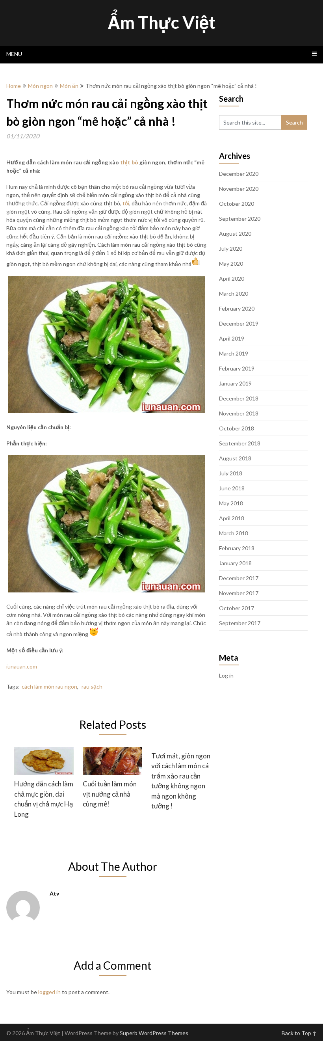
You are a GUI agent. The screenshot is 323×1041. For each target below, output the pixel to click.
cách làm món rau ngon (49, 686)
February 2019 (236, 368)
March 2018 (233, 533)
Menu (14, 53)
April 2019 (231, 338)
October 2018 (236, 428)
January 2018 (235, 563)
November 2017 (238, 593)
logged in (49, 992)
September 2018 (239, 443)
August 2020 (235, 233)
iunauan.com (21, 666)
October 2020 (236, 203)
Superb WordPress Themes (154, 1033)
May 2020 (231, 263)
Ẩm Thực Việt (161, 22)
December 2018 (238, 398)
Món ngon (40, 85)
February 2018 (236, 548)
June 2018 (232, 488)
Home (13, 85)
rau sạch (92, 686)
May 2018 (231, 503)
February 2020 (236, 308)
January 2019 (235, 383)
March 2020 (233, 293)
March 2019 (233, 353)
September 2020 (239, 218)
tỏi (126, 203)
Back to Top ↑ (299, 1033)
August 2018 (235, 458)
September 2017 (239, 623)
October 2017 (236, 608)
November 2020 (238, 188)
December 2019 (238, 323)
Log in (226, 675)
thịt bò (129, 162)
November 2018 (238, 413)
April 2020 (231, 278)
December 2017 (238, 578)
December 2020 (238, 173)
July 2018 (230, 473)
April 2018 (231, 518)
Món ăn (69, 85)
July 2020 (230, 248)
